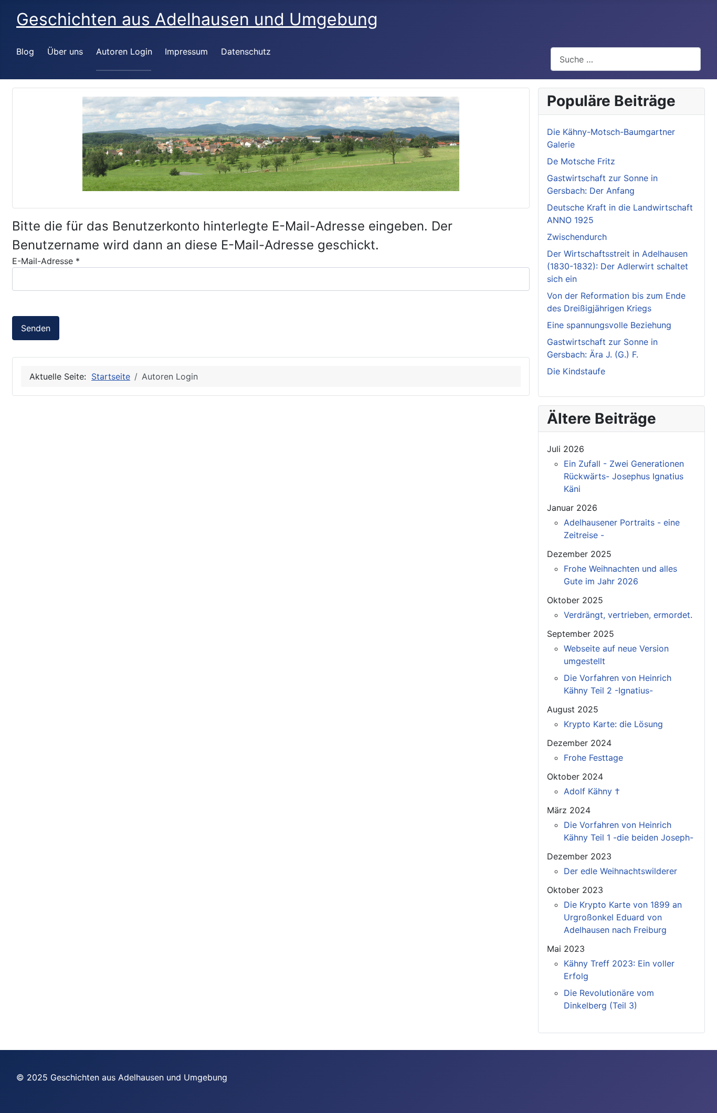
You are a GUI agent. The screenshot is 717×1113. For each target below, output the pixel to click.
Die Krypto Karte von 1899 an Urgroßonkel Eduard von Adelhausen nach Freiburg (623, 917)
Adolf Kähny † (592, 791)
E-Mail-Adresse (46, 261)
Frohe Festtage (593, 757)
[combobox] (626, 59)
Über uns (65, 51)
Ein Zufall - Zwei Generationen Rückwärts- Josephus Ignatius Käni (624, 476)
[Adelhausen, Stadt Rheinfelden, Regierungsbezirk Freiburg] (271, 144)
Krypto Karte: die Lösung (613, 724)
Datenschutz (246, 51)
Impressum (186, 51)
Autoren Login (124, 51)
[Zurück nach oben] (699, 1094)
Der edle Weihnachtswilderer (620, 871)
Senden (35, 328)
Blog (25, 51)
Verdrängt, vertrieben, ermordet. (628, 615)
